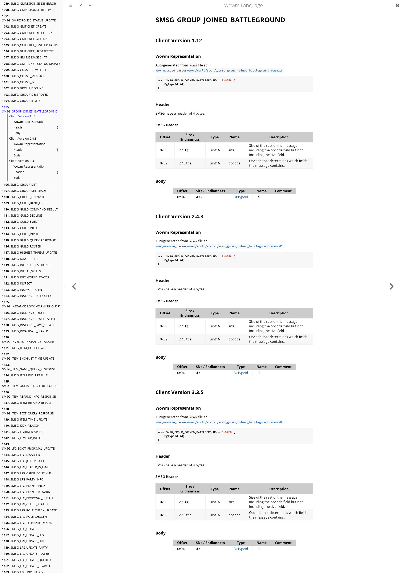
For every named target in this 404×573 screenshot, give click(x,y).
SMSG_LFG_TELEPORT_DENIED (27, 523)
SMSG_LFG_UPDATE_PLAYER (25, 554)
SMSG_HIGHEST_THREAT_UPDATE (29, 252)
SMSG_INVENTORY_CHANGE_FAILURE (28, 339)
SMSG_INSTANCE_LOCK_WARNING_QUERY (31, 304)
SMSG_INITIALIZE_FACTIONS (25, 265)
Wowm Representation (29, 122)
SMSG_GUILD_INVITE (20, 234)
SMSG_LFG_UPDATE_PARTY (25, 547)
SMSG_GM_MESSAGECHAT (24, 57)
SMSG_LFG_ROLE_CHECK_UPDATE (29, 510)
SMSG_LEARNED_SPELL (22, 432)
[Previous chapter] (74, 286)
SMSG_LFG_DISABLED (21, 455)
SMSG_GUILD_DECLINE (22, 215)
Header (18, 127)
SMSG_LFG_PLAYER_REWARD (26, 492)
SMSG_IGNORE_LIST (20, 259)
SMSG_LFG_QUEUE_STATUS (25, 504)
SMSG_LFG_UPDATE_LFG (23, 535)
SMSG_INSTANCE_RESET (23, 313)
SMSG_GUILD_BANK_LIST (23, 203)
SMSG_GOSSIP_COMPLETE (24, 70)
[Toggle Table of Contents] (71, 5)
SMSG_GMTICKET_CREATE (24, 26)
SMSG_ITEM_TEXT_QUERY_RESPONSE (28, 411)
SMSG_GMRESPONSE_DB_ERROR (29, 3)
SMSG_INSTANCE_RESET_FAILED (28, 319)
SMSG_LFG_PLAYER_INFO (23, 486)
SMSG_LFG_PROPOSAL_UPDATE (28, 498)
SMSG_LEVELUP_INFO (21, 438)
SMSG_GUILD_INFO (19, 228)
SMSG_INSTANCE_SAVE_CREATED (29, 325)
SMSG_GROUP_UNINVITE (23, 197)
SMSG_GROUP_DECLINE (22, 88)
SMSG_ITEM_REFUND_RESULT (27, 403)
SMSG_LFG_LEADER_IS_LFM (25, 467)
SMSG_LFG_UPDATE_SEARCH (26, 566)
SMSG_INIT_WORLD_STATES (25, 277)
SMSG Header (166, 125)
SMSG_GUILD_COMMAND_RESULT (30, 209)
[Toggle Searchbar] (90, 5)
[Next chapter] (391, 286)
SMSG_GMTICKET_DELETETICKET (29, 33)
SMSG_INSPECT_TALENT (23, 290)
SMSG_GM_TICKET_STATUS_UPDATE (31, 64)
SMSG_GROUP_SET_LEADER (25, 191)
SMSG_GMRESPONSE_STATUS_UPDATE (29, 18)
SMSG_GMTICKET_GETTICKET (26, 39)
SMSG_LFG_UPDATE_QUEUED (26, 560)
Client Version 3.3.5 (22, 161)
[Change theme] (80, 5)
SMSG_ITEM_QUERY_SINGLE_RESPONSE (29, 383)
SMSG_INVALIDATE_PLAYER (25, 331)
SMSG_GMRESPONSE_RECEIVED (28, 10)
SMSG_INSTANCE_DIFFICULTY (26, 296)
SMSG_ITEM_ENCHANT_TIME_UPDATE (28, 356)
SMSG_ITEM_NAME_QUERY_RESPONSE (29, 367)
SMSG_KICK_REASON (21, 425)
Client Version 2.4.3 (22, 138)
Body (16, 133)
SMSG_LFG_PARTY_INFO (22, 479)
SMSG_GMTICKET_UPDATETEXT (28, 51)
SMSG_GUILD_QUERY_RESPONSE (29, 240)
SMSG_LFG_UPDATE (19, 529)
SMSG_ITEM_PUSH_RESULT (25, 375)
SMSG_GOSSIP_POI (19, 82)
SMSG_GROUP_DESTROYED (25, 95)
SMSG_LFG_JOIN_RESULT (23, 461)
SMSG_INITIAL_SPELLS (21, 271)
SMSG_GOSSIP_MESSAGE (23, 76)
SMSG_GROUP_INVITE (21, 101)
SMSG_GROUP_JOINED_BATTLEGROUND (29, 109)
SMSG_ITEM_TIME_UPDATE (25, 419)
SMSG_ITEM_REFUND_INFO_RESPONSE (29, 394)
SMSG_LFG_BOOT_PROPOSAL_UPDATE (28, 446)
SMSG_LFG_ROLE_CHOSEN (24, 517)
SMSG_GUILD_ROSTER (21, 246)
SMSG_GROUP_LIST (19, 185)
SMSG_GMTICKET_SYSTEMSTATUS (30, 45)
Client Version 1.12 (22, 116)
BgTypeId (241, 197)
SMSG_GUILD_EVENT (20, 222)
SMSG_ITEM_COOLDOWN (24, 348)
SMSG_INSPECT (17, 283)
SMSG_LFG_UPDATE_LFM (23, 541)
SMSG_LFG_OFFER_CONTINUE (27, 473)
